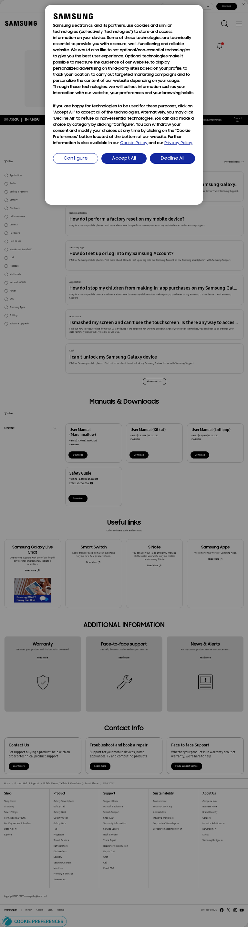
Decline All (172, 158)
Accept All (124, 158)
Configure (76, 158)
